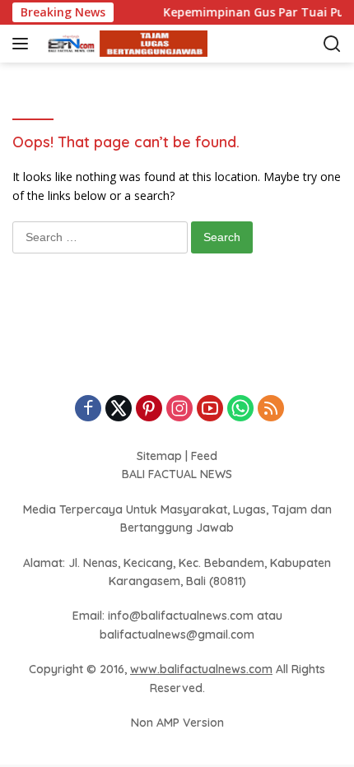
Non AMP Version (177, 722)
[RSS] (271, 409)
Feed (204, 456)
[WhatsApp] (240, 409)
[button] (23, 44)
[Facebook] (88, 409)
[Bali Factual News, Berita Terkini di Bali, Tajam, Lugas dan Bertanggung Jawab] (123, 44)
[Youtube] (210, 409)
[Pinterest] (149, 409)
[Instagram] (179, 409)
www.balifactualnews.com (201, 669)
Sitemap (159, 456)
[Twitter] (118, 409)
